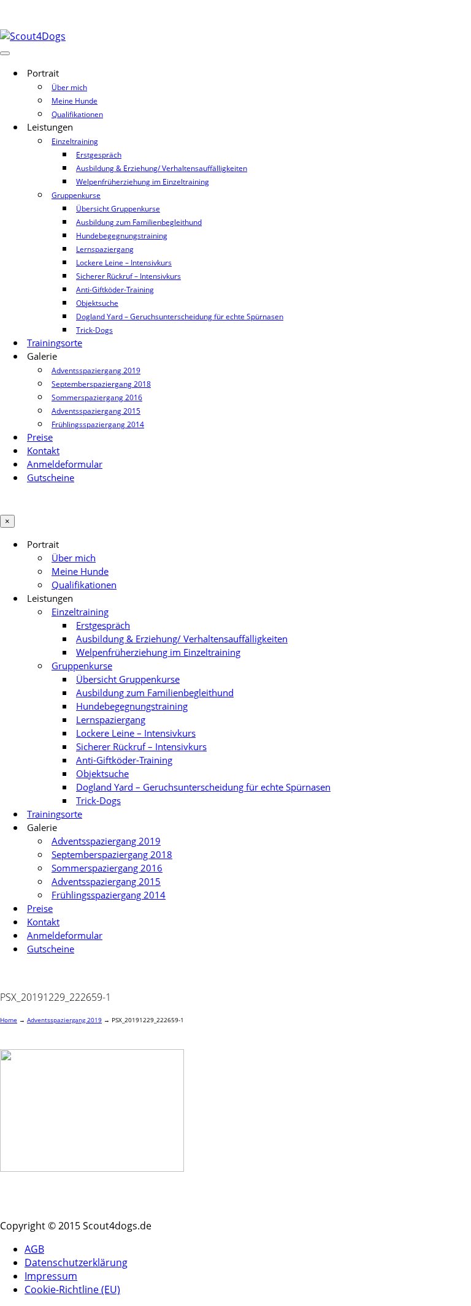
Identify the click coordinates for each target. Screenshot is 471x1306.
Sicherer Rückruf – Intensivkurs (128, 276)
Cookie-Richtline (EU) (72, 1289)
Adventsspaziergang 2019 (96, 370)
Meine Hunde (75, 101)
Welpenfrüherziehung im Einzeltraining (142, 182)
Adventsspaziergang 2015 (96, 411)
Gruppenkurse (76, 195)
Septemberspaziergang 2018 (101, 384)
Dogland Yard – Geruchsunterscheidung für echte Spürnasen (179, 316)
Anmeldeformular (64, 464)
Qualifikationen (77, 114)
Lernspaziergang (105, 249)
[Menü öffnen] (5, 53)
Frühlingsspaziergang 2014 (98, 424)
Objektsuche (97, 303)
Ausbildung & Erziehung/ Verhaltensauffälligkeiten (161, 168)
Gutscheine (50, 478)
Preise (40, 437)
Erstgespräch (98, 155)
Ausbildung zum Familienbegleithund (139, 222)
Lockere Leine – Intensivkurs (124, 262)
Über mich (69, 87)
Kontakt (43, 451)
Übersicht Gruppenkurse (118, 208)
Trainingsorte (54, 343)
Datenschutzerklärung (76, 1262)
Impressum (51, 1276)
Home (8, 1020)
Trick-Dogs (94, 330)
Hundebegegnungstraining (121, 235)
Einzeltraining (75, 141)
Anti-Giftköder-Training (115, 289)
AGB (34, 1249)
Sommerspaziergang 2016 (97, 397)
